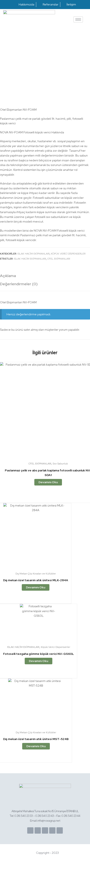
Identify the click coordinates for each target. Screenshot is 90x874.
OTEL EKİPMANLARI (58, 258)
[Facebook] (30, 830)
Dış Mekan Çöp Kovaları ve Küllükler (35, 573)
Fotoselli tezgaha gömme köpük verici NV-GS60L (38, 654)
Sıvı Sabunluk (60, 463)
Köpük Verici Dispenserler (68, 253)
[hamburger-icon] (78, 19)
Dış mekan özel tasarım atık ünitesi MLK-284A (35, 580)
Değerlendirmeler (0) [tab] (19, 283)
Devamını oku (48, 482)
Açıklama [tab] (8, 275)
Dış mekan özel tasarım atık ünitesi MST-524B (36, 739)
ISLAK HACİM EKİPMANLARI (33, 253)
